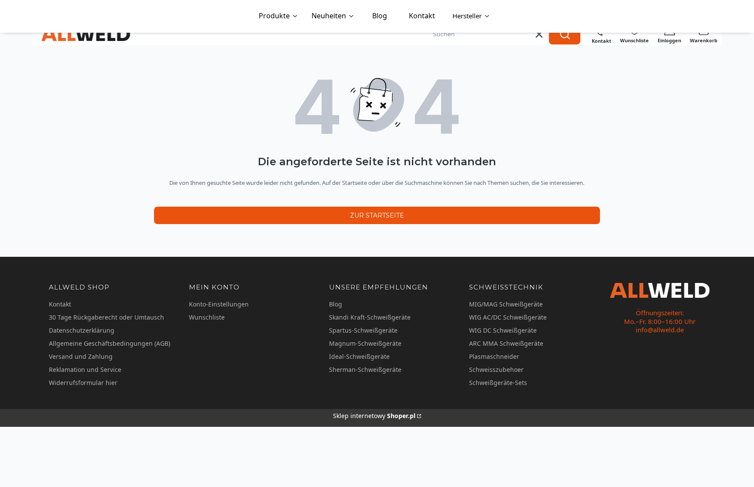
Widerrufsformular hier (83, 382)
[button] (564, 34)
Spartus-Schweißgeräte (363, 330)
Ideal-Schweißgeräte (359, 356)
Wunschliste (207, 317)
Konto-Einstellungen (219, 304)
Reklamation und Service (85, 369)
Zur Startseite (377, 215)
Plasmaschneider (494, 356)
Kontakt (60, 304)
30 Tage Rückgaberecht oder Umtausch (106, 317)
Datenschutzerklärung (81, 330)
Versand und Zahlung (81, 356)
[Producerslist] (471, 16)
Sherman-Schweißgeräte (365, 369)
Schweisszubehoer (496, 369)
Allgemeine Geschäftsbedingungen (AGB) (109, 343)
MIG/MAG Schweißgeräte (506, 304)
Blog (335, 304)
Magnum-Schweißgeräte (365, 343)
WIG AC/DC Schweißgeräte (508, 317)
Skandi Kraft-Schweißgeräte (370, 317)
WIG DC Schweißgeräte (503, 330)
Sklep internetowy (374, 416)
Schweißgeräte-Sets (498, 382)
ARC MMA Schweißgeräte (506, 343)
